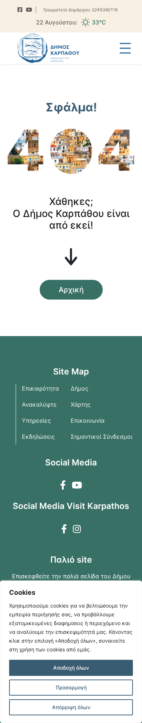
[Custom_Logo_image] (48, 48)
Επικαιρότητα (40, 388)
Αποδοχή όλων (71, 668)
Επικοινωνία (87, 420)
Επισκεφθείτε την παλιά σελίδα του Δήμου (71, 576)
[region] (71, 652)
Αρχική (71, 289)
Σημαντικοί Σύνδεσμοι (101, 436)
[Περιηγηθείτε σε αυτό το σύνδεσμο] (19, 10)
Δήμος (79, 388)
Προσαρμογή (71, 687)
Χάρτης (81, 404)
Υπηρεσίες (36, 420)
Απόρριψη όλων (71, 707)
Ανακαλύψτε (39, 404)
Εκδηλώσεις (38, 436)
